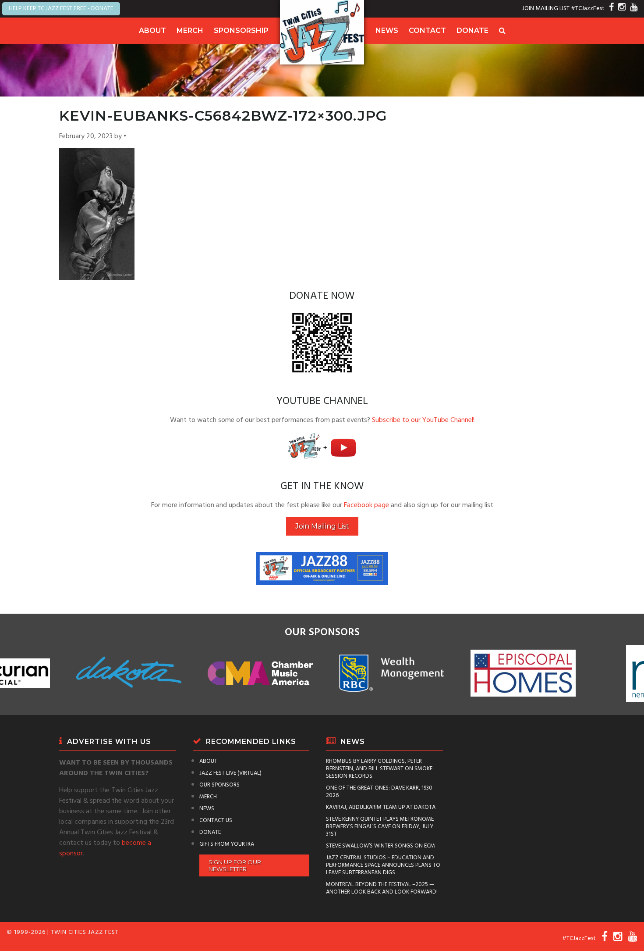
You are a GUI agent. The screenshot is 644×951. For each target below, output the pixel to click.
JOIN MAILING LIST (546, 9)
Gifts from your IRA (226, 844)
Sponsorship (241, 30)
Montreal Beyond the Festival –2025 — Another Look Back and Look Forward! (382, 888)
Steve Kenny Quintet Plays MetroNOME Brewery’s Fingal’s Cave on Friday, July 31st (380, 827)
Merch (190, 30)
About (152, 30)
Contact (427, 30)
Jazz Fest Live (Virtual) (230, 773)
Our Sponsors (219, 785)
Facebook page (366, 505)
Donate (472, 30)
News (386, 30)
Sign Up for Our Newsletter (235, 865)
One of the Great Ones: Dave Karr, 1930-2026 (380, 791)
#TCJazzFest (588, 9)
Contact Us (215, 820)
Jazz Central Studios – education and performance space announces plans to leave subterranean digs (383, 865)
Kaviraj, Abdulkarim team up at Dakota (380, 807)
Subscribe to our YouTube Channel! (423, 420)
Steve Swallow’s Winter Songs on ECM (380, 846)
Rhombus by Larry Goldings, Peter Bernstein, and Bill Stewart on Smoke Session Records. (379, 769)
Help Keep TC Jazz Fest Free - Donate (61, 9)
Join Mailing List (322, 526)
